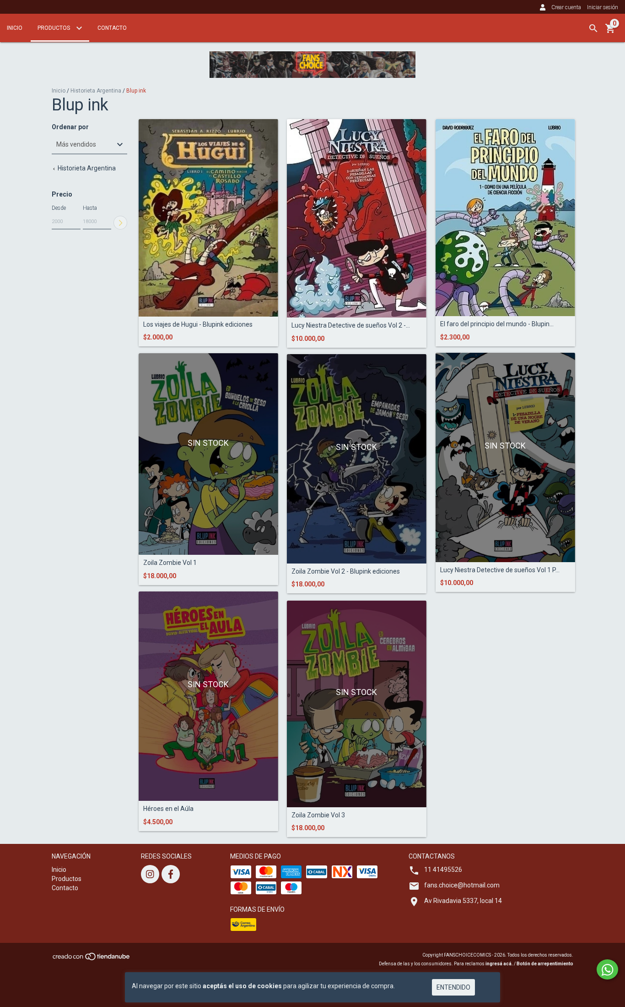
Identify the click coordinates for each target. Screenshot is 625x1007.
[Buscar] (593, 28)
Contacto (112, 28)
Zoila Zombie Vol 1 (170, 562)
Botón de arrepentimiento (545, 963)
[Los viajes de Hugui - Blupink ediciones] (208, 218)
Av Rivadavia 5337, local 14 (463, 900)
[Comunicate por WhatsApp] (607, 969)
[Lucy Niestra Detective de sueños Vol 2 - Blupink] (356, 218)
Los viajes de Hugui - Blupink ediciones (198, 324)
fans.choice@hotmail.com (462, 885)
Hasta (90, 208)
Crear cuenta (566, 7)
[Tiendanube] (92, 959)
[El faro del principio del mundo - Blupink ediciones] (505, 218)
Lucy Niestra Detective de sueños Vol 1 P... (500, 570)
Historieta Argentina (95, 91)
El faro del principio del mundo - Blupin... (497, 324)
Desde (59, 208)
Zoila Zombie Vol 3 (318, 815)
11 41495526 (443, 869)
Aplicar (120, 223)
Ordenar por (70, 127)
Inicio (14, 28)
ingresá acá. (499, 963)
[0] (610, 31)
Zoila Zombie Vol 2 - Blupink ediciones (345, 571)
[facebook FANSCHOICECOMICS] (171, 874)
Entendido (453, 987)
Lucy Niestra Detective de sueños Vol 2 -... (350, 325)
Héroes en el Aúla (168, 808)
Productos (54, 28)
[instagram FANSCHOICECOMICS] (150, 874)
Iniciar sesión (602, 7)
